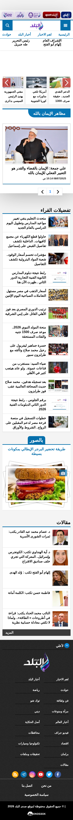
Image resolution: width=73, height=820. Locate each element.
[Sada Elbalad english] (8, 15)
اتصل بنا (27, 785)
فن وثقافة (63, 700)
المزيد (9, 632)
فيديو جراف (62, 732)
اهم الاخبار (45, 34)
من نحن (46, 785)
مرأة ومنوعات (60, 711)
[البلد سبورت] (51, 15)
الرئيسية (64, 34)
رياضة (36, 690)
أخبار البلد (24, 34)
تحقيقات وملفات (30, 754)
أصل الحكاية (32, 722)
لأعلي (60, 646)
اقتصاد (65, 743)
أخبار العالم (62, 722)
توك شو (35, 700)
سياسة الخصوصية (36, 794)
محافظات (34, 732)
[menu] (65, 25)
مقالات (64, 764)
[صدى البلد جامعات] (34, 15)
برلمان (65, 754)
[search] (7, 25)
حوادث (65, 690)
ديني (37, 711)
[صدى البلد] (36, 25)
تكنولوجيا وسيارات (29, 743)
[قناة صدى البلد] (66, 15)
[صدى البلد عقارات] (20, 15)
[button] (66, 82)
